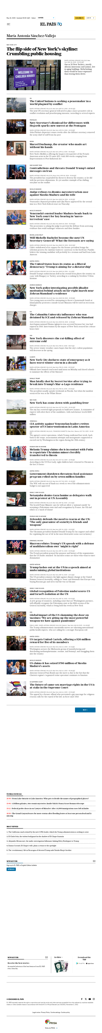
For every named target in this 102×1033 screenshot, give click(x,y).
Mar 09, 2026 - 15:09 (67, 298)
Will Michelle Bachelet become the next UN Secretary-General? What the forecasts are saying (62, 239)
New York (33, 400)
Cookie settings (55, 1012)
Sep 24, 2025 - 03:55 (67, 551)
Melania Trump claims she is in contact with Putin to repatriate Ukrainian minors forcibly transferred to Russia (61, 453)
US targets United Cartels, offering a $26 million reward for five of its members (60, 641)
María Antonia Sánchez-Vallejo (31, 36)
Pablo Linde (34, 625)
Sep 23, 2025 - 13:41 (66, 575)
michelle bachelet (36, 235)
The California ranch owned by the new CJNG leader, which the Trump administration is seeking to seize (48, 832)
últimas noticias (14, 794)
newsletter (12, 861)
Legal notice (36, 1012)
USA (31, 335)
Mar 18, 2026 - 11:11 (66, 271)
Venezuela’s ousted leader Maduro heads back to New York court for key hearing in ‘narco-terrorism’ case (61, 216)
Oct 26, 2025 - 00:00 (67, 407)
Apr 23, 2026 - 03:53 (67, 130)
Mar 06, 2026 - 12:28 (67, 322)
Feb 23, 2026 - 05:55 (67, 367)
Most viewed (12, 826)
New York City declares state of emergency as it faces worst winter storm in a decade (60, 361)
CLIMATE (32, 357)
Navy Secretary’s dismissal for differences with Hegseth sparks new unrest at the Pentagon (59, 124)
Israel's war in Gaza (37, 492)
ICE (31, 312)
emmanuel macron (36, 541)
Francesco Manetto (60, 431)
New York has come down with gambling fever (59, 403)
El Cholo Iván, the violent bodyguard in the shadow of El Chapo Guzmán (36, 836)
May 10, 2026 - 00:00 (67, 109)
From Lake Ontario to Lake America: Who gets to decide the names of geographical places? (50, 798)
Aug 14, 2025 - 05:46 (67, 671)
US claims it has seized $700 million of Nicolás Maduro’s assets (58, 665)
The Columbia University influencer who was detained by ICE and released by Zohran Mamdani (61, 316)
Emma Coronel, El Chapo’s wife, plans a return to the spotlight (32, 846)
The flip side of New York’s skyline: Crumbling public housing (42, 51)
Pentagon (33, 120)
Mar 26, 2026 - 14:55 (67, 199)
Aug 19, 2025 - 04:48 (82, 625)
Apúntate (11, 869)
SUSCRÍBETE (79, 18)
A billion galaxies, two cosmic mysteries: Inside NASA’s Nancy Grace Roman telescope (48, 803)
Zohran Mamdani (36, 285)
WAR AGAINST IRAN (36, 165)
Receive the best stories (18, 963)
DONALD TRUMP (35, 378)
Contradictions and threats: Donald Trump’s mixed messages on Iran (62, 169)
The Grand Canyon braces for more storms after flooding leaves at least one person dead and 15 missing (49, 814)
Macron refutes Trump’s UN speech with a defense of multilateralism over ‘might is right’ (62, 545)
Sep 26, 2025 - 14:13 (66, 503)
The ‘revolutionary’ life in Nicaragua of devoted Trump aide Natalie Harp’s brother (40, 850)
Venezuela (33, 421)
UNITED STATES (34, 471)
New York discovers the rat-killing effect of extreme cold (57, 340)
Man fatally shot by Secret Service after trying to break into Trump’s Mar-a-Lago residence (61, 383)
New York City (12, 45)
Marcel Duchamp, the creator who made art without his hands (58, 146)
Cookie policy (65, 1012)
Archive (57, 957)
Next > (85, 710)
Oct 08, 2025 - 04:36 (67, 481)
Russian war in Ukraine (38, 447)
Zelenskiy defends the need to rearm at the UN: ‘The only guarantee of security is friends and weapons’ (60, 522)
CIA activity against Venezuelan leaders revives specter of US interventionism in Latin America (60, 425)
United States (34, 261)
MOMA (32, 141)
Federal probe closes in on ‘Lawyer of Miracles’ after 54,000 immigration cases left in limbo (50, 808)
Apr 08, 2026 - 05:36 (68, 175)
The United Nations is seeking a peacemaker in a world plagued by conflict (60, 103)
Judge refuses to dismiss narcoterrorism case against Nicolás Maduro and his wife (59, 193)
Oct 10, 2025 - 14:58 (67, 460)
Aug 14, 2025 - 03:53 (67, 692)
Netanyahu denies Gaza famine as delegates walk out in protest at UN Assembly (61, 497)
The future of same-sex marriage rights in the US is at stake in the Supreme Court (62, 686)
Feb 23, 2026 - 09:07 (67, 346)
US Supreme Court (36, 682)
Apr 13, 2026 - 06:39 (67, 152)
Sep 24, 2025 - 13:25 (67, 529)
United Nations (35, 564)
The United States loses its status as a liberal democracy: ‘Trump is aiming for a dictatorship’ (60, 265)
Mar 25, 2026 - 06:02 (67, 245)
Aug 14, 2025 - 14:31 (67, 647)
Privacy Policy (45, 1012)
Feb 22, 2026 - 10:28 (66, 389)
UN (30, 98)
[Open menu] (9, 24)
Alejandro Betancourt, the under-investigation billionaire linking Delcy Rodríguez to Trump (43, 841)
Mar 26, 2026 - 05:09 (67, 224)
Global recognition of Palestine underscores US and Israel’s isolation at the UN (60, 593)
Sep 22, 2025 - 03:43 (67, 599)
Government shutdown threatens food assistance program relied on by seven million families (61, 475)
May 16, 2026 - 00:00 (76, 62)
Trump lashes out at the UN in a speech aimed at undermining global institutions (60, 569)
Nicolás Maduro (36, 189)
